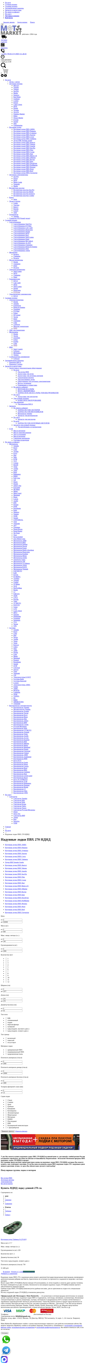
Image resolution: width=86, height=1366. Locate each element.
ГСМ (11, 429)
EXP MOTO (17, 571)
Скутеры (12, 628)
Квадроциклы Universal (21, 751)
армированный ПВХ (14, 1050)
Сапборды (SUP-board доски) (19, 218)
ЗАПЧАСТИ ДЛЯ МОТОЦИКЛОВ (30, 412)
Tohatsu (16, 89)
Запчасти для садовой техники (24, 425)
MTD (15, 273)
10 (8, 977)
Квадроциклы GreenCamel (22, 776)
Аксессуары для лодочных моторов (30, 376)
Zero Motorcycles (19, 539)
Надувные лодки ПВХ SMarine (24, 158)
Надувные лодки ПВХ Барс (23, 161)
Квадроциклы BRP (20, 723)
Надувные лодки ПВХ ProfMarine (25, 165)
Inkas (15, 199)
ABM (15, 651)
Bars (14, 819)
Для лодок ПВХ (23, 372)
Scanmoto (16, 618)
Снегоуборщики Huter (21, 239)
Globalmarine (17, 125)
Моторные (11, 1117)
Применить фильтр (8, 1131)
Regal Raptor (17, 531)
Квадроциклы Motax (20, 745)
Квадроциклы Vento (20, 734)
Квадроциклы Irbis (20, 719)
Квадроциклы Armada (21, 732)
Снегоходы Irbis (19, 800)
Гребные (10, 1106)
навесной (10, 1040)
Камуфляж (11, 1109)
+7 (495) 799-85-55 (7, 54)
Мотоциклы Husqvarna (21, 552)
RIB (8, 1018)
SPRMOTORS (18, 702)
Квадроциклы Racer (20, 778)
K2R (15, 573)
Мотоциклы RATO (20, 567)
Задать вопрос (22, 22)
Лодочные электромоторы (18, 175)
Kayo (15, 453)
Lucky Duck (17, 611)
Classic (9, 1100)
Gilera (15, 647)
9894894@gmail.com (23, 1316)
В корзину (6, 1272)
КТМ (15, 459)
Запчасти (12, 406)
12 (8, 982)
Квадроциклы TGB (20, 781)
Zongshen (16, 309)
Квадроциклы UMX (20, 793)
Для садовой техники (21, 398)
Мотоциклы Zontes (20, 558)
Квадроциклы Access (21, 738)
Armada (16, 580)
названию (8, 1204)
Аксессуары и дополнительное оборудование (25, 368)
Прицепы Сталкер (15, 364)
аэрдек (9, 1022)
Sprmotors (16, 620)
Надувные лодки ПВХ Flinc (23, 150)
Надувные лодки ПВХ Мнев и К (25, 156)
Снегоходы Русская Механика (24, 810)
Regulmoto (17, 508)
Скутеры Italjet (18, 679)
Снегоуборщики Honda (21, 231)
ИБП (11, 347)
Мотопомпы (13, 332)
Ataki (15, 470)
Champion (16, 256)
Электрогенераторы (16, 300)
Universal (16, 668)
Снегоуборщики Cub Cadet (23, 228)
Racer (15, 448)
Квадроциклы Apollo (20, 736)
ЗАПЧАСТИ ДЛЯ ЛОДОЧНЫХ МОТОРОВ (34, 423)
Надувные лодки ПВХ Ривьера (24, 131)
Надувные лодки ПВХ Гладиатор (25, 173)
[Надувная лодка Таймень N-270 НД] (12, 1237)
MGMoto (16, 489)
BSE (15, 503)
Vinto (15, 601)
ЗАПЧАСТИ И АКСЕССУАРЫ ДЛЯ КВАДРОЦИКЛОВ (38, 393)
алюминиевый (12, 1020)
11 (8, 980)
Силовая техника (11, 6)
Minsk (15, 491)
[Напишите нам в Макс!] (43, 1359)
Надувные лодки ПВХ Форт (23, 169)
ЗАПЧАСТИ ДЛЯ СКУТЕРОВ (29, 410)
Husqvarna (17, 290)
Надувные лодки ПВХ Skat (23, 154)
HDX (15, 106)
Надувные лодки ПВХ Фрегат (24, 142)
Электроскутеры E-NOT (22, 677)
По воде (8, 2)
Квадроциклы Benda (20, 787)
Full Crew (16, 478)
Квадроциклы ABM (20, 755)
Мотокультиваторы (16, 260)
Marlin (15, 93)
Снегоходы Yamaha (20, 798)
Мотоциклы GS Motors (21, 563)
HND (15, 328)
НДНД (9, 1119)
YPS (15, 626)
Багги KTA (17, 760)
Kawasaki (16, 487)
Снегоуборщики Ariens (21, 250)
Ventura (16, 355)
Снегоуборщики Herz (21, 235)
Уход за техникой (19, 434)
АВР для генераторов (17, 330)
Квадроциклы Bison (20, 717)
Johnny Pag (17, 486)
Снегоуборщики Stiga (21, 249)
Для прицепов (18, 402)
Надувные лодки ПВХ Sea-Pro (24, 148)
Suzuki (15, 122)
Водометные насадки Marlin (23, 192)
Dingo (15, 812)
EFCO (15, 281)
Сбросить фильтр (21, 1131)
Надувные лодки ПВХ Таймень (24, 139)
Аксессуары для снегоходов (28, 396)
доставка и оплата (4, 41)
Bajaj (15, 472)
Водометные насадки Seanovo (24, 194)
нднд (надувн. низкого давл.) (17, 1031)
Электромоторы (6, 1182)
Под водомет (12, 1121)
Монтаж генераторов (21, 326)
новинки (8, 1200)
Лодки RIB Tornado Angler (22, 140)
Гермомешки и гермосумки (27, 385)
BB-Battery (17, 353)
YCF (15, 461)
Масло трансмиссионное (22, 432)
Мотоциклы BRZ (19, 542)
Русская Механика (20, 726)
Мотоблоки (13, 252)
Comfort (10, 1102)
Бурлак (15, 120)
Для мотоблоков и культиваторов (29, 427)
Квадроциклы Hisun (20, 764)
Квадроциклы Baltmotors (22, 783)
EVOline (16, 311)
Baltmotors (17, 474)
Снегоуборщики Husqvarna (23, 230)
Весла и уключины (24, 383)
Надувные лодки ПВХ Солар (23, 152)
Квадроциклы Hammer (21, 785)
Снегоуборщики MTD (21, 233)
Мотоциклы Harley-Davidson (23, 550)
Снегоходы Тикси (19, 808)
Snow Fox (16, 814)
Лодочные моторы (15, 84)
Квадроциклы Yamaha (21, 707)
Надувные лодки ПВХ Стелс (23, 137)
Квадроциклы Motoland (21, 747)
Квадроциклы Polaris (20, 749)
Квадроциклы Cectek (20, 724)
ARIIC (15, 688)
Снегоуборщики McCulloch (23, 241)
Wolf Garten (17, 271)
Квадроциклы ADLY (20, 721)
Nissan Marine (18, 118)
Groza (15, 607)
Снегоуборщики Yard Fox (22, 224)
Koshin (15, 341)
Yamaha (16, 87)
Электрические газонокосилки (20, 294)
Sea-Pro (16, 91)
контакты (4, 48)
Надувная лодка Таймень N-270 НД (13, 1239)
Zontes (15, 687)
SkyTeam (16, 533)
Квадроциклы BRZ (20, 770)
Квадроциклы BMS (20, 759)
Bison (15, 497)
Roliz (15, 510)
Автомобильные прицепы (14, 8)
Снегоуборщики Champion (22, 245)
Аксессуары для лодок (26, 374)
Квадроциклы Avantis (21, 711)
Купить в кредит (29, 1272)
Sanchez (16, 614)
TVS (15, 622)
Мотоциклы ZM (19, 561)
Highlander (17, 616)
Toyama (16, 110)
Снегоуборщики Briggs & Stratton (25, 247)
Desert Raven (17, 529)
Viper (15, 671)
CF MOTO (17, 603)
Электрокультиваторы (17, 269)
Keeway (16, 645)
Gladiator (16, 99)
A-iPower (16, 324)
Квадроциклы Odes (20, 791)
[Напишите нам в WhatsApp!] (43, 1339)
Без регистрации (7, 1184)
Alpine (15, 817)
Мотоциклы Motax (20, 556)
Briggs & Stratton (19, 307)
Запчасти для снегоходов (26, 419)
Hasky (15, 482)
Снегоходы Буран (19, 804)
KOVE (15, 575)
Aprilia (15, 468)
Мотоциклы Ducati (20, 546)
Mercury (16, 85)
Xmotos (16, 514)
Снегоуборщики (15, 222)
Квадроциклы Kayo (20, 715)
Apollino (16, 578)
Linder (15, 203)
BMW (15, 476)
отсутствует (11, 1042)
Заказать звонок (9, 22)
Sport (9, 1104)
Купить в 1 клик (17, 1272)
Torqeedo (16, 184)
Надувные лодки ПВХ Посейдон (25, 163)
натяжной (11, 1027)
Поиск (32, 22)
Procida (15, 599)
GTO (15, 609)
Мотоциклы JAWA (20, 565)
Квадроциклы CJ (19, 789)
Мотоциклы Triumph (20, 569)
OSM (15, 823)
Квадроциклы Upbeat (21, 753)
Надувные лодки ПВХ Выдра (24, 159)
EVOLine (16, 292)
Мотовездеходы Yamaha (21, 709)
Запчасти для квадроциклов (28, 415)
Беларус (16, 254)
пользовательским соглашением (23, 1327)
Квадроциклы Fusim (20, 762)
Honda (15, 108)
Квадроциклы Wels (20, 728)
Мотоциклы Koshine (20, 554)
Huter (15, 266)
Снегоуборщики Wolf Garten (23, 237)
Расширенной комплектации (17, 1125)
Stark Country (18, 349)
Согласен (5, 1333)
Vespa (15, 641)
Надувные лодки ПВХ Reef (23, 171)
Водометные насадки (16, 188)
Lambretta (16, 692)
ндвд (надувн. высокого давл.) (18, 1029)
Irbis (14, 455)
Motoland (16, 495)
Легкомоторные (13, 1113)
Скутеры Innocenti (19, 681)
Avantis (15, 451)
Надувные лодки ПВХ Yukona (24, 144)
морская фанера (13, 1024)
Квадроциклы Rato (20, 774)
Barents (15, 209)
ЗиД (14, 525)
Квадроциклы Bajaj (20, 768)
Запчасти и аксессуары (13, 10)
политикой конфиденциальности (48, 1327)
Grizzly (15, 211)
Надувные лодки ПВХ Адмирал (24, 133)
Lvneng (16, 683)
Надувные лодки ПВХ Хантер (24, 135)
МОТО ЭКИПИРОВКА (26, 391)
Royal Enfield (18, 537)
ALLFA (16, 112)
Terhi (15, 213)
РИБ (9, 1123)
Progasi (15, 505)
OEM (15, 596)
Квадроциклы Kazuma (21, 740)
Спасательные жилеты (26, 377)
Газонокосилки (14, 279)
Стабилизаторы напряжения (19, 357)
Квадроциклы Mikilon (21, 743)
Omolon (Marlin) (19, 114)
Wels (15, 457)
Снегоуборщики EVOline (22, 226)
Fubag (15, 313)
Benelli (15, 465)
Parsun (15, 103)
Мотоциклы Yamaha (25, 413)
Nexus (15, 637)
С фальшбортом (13, 1127)
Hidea (15, 116)
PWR (15, 506)
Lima (15, 654)
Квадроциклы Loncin (21, 766)
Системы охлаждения (21, 440)
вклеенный (11, 1038)
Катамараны (11, 1111)
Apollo (15, 501)
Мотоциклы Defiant (20, 544)
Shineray (16, 512)
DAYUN (16, 605)
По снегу (8, 14)
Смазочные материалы (21, 438)
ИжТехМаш (17, 588)
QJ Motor (16, 584)
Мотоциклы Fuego (20, 548)
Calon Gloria (17, 104)
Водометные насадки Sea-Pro (23, 190)
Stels (15, 123)
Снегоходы (13, 797)
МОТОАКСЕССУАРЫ (26, 389)
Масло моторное (19, 431)
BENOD (16, 690)
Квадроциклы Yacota (20, 713)
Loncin (15, 499)
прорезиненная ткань (15, 1054)
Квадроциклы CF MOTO (22, 730)
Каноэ (11, 197)
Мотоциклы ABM (19, 541)
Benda (15, 590)
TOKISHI (16, 704)
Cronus (15, 463)
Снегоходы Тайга (19, 806)
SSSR (15, 516)
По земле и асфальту (12, 12)
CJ (14, 592)
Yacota (15, 317)
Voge (15, 522)
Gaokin (15, 582)
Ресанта (16, 258)
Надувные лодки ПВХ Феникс (24, 167)
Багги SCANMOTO (20, 779)
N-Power (16, 351)
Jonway (16, 669)
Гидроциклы (13, 214)
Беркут (15, 207)
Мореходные (12, 1115)
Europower (17, 305)
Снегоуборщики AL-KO (22, 243)
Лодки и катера (14, 201)
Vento (15, 467)
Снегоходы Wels (19, 802)
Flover (15, 178)
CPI (14, 675)
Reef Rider (17, 97)
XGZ (15, 586)
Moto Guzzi (17, 493)
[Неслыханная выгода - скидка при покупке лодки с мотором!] (40, 1149)
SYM (15, 666)
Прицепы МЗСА (15, 362)
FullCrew (16, 594)
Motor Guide (17, 182)
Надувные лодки (15, 127)
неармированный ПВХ (15, 1052)
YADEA (16, 696)
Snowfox (16, 821)
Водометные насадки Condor (23, 195)
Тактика (16, 205)
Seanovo (16, 95)
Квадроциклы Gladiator (21, 772)
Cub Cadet (17, 283)
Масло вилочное (19, 436)
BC (14, 698)
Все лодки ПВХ (6, 1178)
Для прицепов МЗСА (25, 404)
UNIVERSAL (18, 520)
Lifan (15, 322)
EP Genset (16, 315)
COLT (15, 597)
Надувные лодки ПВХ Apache (24, 146)
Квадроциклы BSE (20, 742)
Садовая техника (11, 4)
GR (14, 480)
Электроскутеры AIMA (21, 685)
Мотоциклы (13, 444)
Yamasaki (16, 523)
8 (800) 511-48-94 (20, 54)
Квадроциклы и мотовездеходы (20, 705)
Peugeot (16, 660)
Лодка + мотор (14, 82)
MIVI (15, 613)
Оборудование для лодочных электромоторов (34, 381)
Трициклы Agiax (19, 559)
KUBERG (17, 577)
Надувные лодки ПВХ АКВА (24, 129)
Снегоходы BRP (19, 815)
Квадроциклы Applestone (22, 757)
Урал (15, 535)
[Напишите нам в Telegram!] (43, 1350)
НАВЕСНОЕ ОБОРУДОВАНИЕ (29, 400)
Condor (15, 101)
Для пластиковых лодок (26, 379)
